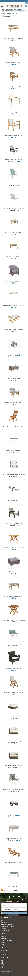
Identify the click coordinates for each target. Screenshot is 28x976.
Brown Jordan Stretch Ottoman (13, 450)
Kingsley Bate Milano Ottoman (13, 378)
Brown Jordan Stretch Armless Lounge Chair (13, 644)
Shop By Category (17, 9)
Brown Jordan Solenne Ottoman (13, 716)
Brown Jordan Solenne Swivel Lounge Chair (13, 741)
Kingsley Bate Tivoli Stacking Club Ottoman (13, 305)
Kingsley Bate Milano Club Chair (13, 281)
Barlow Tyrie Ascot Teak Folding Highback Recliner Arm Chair (13, 427)
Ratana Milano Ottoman (13, 814)
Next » (16, 890)
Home (3, 9)
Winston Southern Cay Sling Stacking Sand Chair (13, 354)
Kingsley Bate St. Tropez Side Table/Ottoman (13, 547)
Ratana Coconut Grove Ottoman (13, 838)
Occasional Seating (6, 10)
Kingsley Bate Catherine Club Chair (13, 402)
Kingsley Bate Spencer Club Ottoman (13, 256)
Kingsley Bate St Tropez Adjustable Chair (13, 692)
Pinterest (2, 967)
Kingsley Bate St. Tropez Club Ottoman (13, 329)
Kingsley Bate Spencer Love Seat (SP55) (13, 38)
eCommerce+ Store (22, 974)
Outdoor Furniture (9, 9)
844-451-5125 (14, 1)
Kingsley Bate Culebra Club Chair (13, 668)
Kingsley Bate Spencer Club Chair (13, 86)
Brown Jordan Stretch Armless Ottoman (13, 885)
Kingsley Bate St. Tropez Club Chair (13, 135)
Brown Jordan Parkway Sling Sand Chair (13, 523)
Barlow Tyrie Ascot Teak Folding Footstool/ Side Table (13, 621)
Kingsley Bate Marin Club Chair (13, 62)
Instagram (2, 960)
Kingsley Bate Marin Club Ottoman (13, 232)
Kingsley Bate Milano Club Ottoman (13, 572)
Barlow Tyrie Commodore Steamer (13, 862)
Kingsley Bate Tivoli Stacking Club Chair (13, 111)
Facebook (2, 963)
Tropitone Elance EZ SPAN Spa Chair (13, 159)
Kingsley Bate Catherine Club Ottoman (13, 596)
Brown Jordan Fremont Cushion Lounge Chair (14, 474)
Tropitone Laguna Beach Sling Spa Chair (13, 184)
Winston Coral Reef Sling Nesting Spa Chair (13, 789)
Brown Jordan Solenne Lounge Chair (13, 765)
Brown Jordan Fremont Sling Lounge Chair (13, 499)
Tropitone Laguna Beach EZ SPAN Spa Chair (13, 208)
